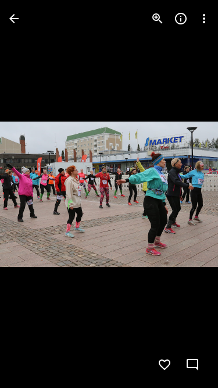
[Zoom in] (157, 18)
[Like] (164, 365)
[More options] (204, 18)
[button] (32, 194)
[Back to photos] (14, 19)
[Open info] (180, 18)
